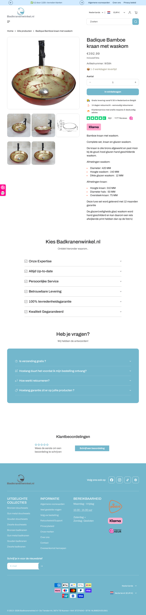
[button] (8, 22)
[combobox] (113, 22)
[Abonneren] (41, 566)
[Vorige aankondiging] (11, 3)
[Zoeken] (135, 21)
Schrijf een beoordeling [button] (92, 448)
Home (10, 31)
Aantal (90, 76)
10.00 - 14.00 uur (82, 510)
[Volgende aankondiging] (82, 3)
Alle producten (24, 31)
